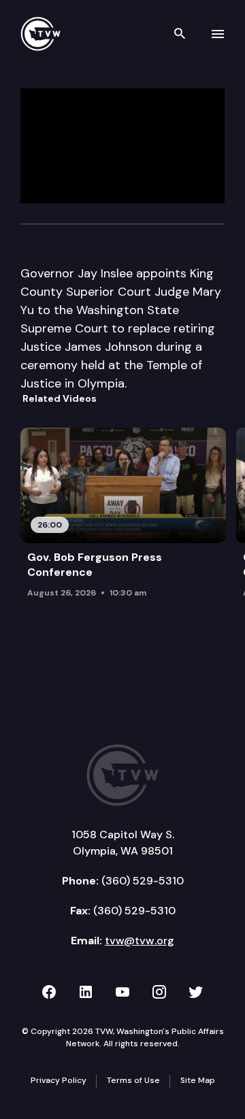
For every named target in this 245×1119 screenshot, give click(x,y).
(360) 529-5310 (142, 881)
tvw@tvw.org (139, 940)
